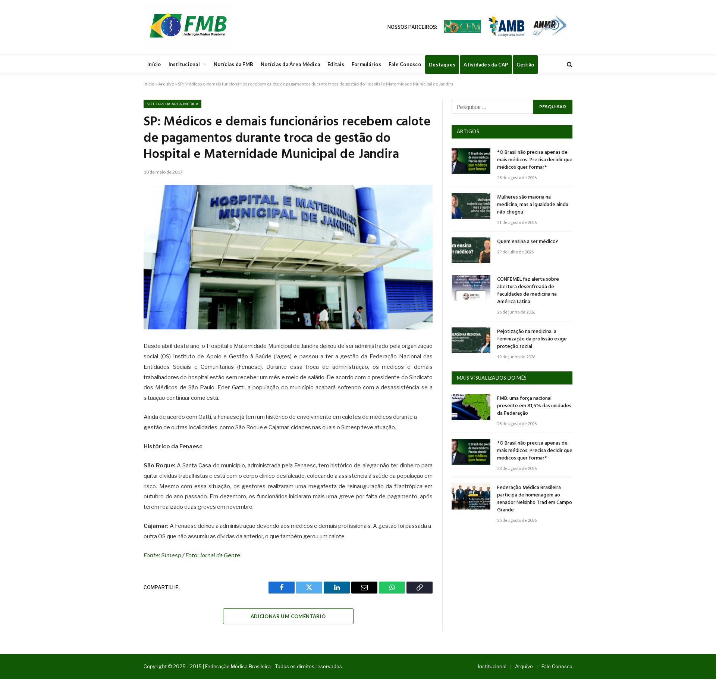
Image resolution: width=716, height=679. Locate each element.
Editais (335, 64)
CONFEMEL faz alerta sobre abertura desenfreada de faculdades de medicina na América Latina (528, 291)
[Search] (568, 64)
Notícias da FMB (233, 64)
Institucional (184, 64)
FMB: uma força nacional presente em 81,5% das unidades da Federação (534, 406)
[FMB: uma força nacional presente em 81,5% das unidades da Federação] (471, 407)
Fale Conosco (405, 64)
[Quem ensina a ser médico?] (471, 250)
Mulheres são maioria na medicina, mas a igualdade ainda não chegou (532, 205)
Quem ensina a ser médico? (527, 242)
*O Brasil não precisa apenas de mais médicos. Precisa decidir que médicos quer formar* (534, 160)
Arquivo (166, 84)
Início (154, 64)
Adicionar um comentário (288, 616)
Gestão (525, 65)
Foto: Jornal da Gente (212, 555)
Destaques (442, 65)
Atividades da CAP (486, 65)
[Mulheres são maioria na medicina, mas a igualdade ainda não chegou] (471, 206)
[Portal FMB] (188, 27)
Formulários (366, 64)
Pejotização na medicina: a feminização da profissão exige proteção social (532, 339)
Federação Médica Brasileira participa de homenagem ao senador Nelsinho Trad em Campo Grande (534, 499)
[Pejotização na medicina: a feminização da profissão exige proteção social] (471, 340)
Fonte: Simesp (162, 555)
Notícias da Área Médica (290, 64)
